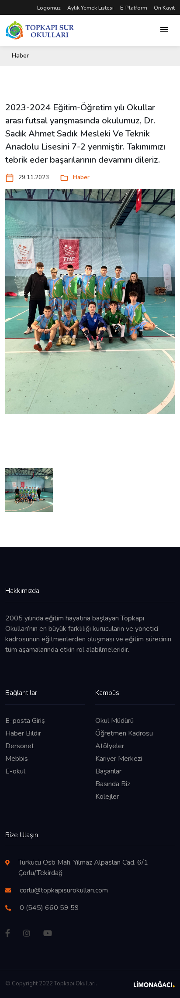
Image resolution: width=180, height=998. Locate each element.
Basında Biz (112, 784)
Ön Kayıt (164, 7)
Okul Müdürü (114, 721)
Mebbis (16, 758)
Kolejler (107, 796)
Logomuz (49, 7)
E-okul (15, 771)
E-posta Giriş (25, 721)
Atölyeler (109, 746)
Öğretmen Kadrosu (124, 733)
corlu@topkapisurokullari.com (64, 890)
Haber (75, 178)
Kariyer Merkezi (118, 758)
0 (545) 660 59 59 (49, 908)
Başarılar (108, 771)
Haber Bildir (23, 733)
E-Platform (133, 7)
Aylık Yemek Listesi (90, 7)
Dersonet (19, 746)
